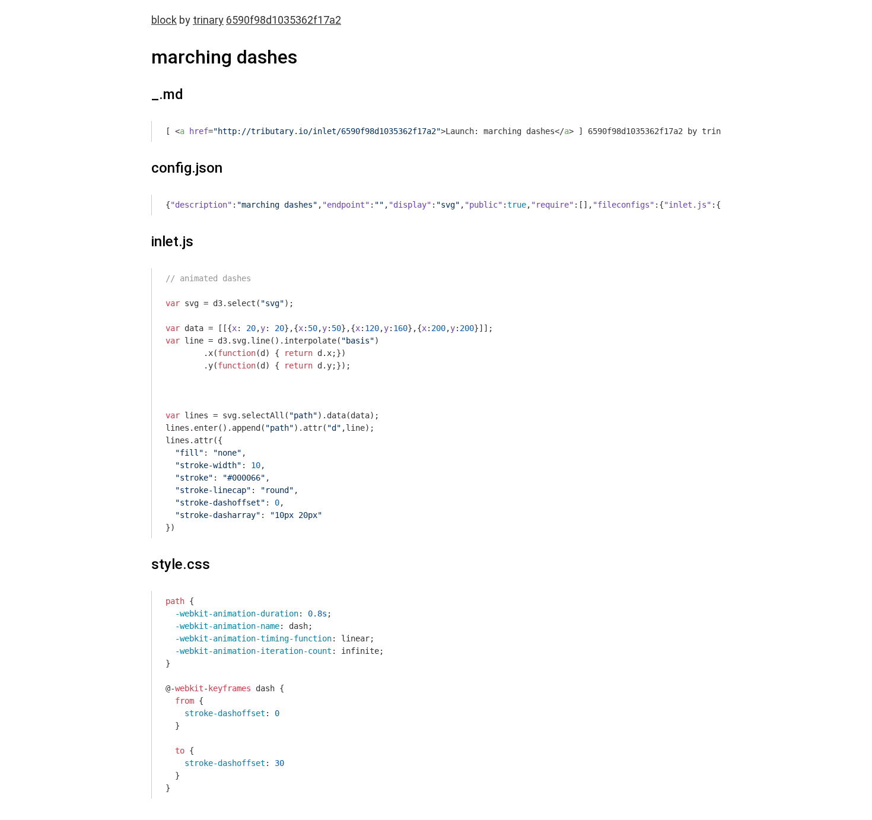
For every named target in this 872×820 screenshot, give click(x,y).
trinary (208, 20)
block (164, 20)
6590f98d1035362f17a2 (283, 20)
